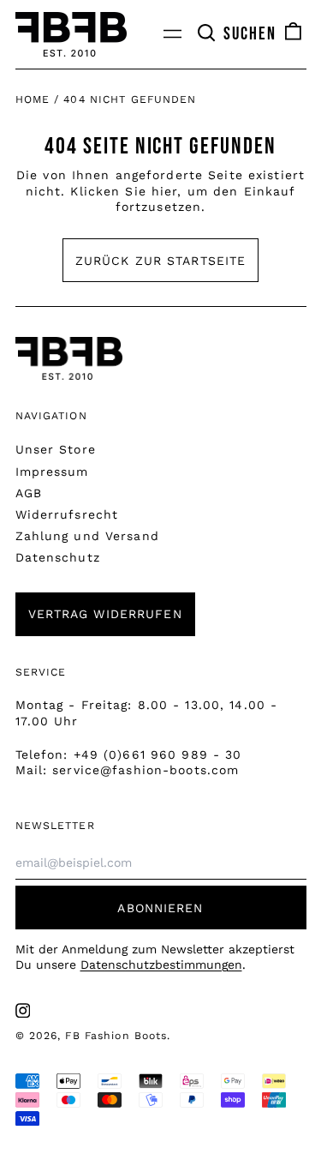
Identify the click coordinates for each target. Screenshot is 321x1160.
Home (32, 99)
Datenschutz (57, 557)
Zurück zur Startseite (161, 260)
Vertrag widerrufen (105, 614)
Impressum (52, 471)
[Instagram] (23, 1011)
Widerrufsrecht (67, 514)
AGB (28, 493)
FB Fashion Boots (116, 1036)
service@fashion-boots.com (145, 770)
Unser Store (55, 449)
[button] (236, 34)
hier (164, 191)
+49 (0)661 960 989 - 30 (158, 754)
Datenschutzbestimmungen (161, 964)
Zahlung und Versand (87, 536)
